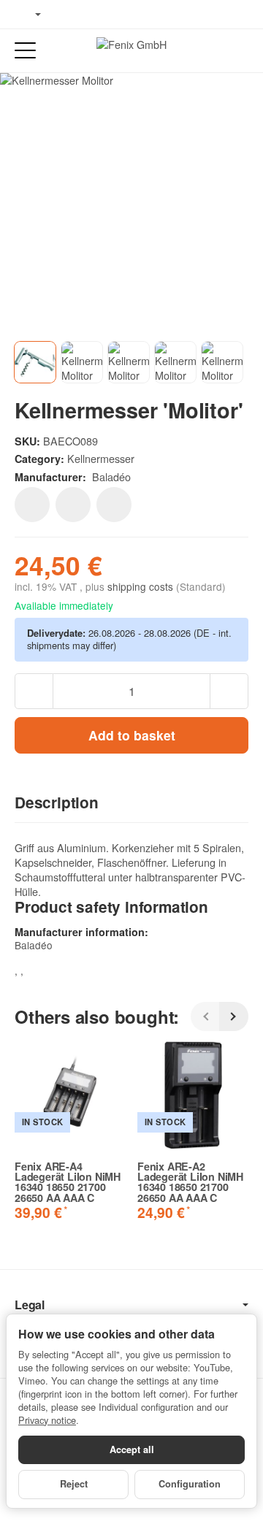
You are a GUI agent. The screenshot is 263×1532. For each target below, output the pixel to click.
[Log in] (210, 50)
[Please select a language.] (28, 14)
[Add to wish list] (32, 504)
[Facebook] (66, 14)
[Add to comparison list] (73, 504)
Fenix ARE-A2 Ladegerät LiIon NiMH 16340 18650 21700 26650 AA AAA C (190, 1182)
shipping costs (141, 586)
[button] (131, 803)
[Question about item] (114, 504)
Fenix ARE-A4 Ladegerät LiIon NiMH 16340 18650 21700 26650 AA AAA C (68, 1182)
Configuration (190, 1483)
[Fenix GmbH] (131, 50)
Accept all (132, 1449)
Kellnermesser (100, 458)
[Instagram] (109, 14)
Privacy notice (47, 1420)
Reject (74, 1483)
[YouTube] (88, 14)
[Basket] (237, 50)
